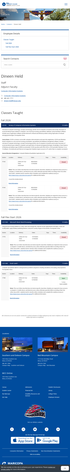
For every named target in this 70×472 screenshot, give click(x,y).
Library (50, 390)
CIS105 (4, 125)
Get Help (4, 397)
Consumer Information (17, 451)
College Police (52, 394)
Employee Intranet (53, 397)
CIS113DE (5, 222)
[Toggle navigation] (66, 4)
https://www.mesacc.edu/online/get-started (20, 175)
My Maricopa (6, 394)
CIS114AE (5, 263)
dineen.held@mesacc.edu (12, 101)
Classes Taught (8, 40)
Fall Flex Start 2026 (12, 47)
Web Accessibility (35, 454)
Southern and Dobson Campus (15, 355)
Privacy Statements (32, 451)
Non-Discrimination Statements (50, 451)
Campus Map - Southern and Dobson (13, 365)
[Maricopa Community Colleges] (35, 464)
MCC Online (7, 373)
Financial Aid (29, 390)
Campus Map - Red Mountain (46, 365)
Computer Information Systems (12, 91)
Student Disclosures (54, 387)
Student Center (6, 390)
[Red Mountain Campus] (53, 345)
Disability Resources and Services (32, 395)
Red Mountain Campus (48, 355)
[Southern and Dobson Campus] (17, 345)
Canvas (4, 387)
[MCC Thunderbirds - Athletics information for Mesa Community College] (35, 411)
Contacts (5, 14)
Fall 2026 (9, 43)
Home (3, 24)
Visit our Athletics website (35, 422)
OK (65, 468)
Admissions (28, 387)
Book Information (13, 183)
